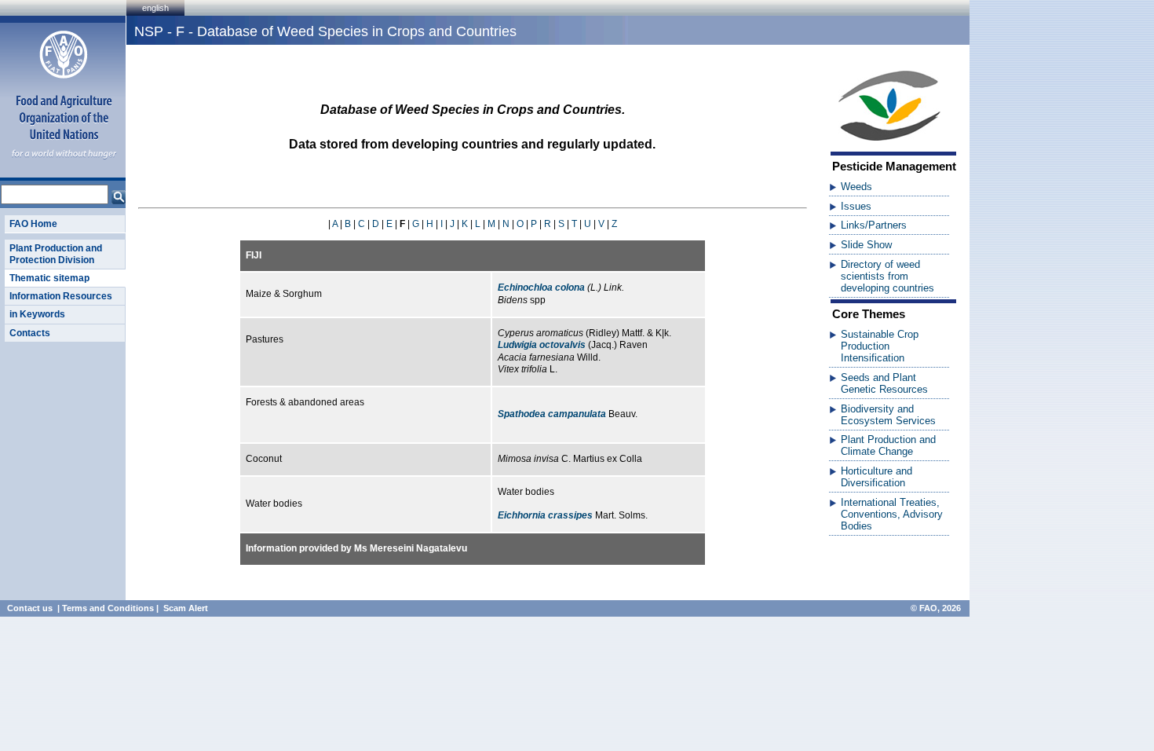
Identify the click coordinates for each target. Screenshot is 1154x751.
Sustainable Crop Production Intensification (879, 346)
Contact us (30, 608)
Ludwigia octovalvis (542, 344)
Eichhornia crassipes (545, 515)
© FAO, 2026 (936, 608)
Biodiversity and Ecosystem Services (888, 415)
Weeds (856, 186)
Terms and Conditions (108, 608)
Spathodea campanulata (552, 413)
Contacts (29, 333)
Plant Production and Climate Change (888, 445)
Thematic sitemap (49, 278)
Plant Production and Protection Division (55, 254)
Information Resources (60, 296)
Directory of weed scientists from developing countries (887, 276)
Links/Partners (874, 225)
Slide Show (866, 245)
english (155, 8)
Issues (856, 206)
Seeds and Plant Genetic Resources (884, 383)
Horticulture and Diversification (876, 477)
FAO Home (33, 223)
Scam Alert (185, 608)
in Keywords (37, 314)
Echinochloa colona (541, 287)
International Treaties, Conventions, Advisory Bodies (892, 514)
